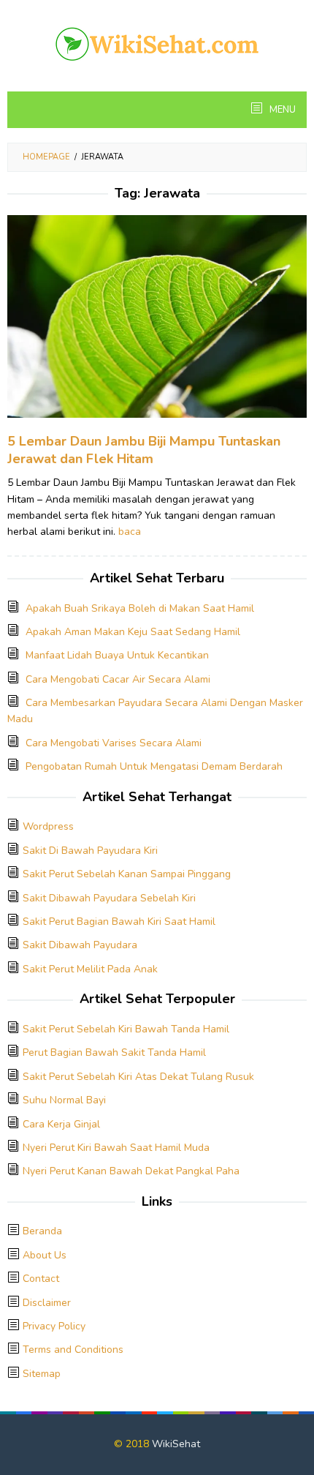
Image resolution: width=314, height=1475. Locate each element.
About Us (44, 1255)
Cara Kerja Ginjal (61, 1124)
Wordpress (48, 826)
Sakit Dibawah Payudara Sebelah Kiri (109, 898)
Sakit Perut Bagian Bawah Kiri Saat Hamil (119, 921)
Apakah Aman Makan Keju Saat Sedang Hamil (133, 632)
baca (129, 531)
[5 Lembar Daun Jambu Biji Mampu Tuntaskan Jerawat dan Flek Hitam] (157, 323)
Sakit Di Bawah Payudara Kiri (90, 850)
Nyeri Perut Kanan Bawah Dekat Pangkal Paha (131, 1171)
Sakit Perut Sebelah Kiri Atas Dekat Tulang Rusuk (138, 1077)
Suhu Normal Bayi (64, 1100)
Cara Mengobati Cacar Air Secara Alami (118, 679)
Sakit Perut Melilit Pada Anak (90, 969)
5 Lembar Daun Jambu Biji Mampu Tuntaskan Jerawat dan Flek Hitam (143, 450)
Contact (41, 1279)
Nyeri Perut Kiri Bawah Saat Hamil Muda (116, 1148)
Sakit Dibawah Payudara (80, 945)
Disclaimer (47, 1303)
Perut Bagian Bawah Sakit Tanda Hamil (114, 1052)
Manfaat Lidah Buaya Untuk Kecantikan (117, 655)
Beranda (42, 1231)
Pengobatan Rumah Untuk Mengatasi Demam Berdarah (154, 766)
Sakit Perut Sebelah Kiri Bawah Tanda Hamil (126, 1029)
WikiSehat (176, 1444)
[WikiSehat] (157, 43)
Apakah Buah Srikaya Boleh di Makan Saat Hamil (140, 608)
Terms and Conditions (73, 1349)
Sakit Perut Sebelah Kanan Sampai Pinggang (127, 874)
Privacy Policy (54, 1326)
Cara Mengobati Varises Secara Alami (114, 743)
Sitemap (42, 1374)
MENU (281, 109)
